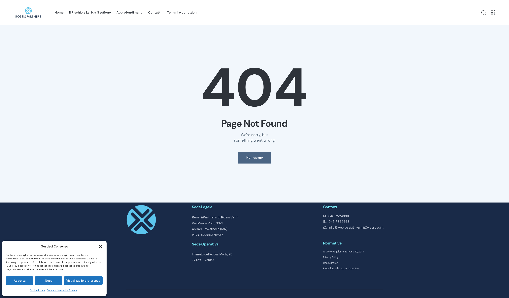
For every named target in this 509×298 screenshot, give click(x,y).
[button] (101, 246)
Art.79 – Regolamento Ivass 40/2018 (343, 251)
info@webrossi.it (342, 227)
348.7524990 (338, 216)
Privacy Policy (330, 257)
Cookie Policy (37, 290)
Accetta (19, 281)
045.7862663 (339, 222)
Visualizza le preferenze (83, 281)
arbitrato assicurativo (346, 268)
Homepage (254, 158)
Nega (48, 281)
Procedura (328, 268)
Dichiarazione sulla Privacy (62, 290)
